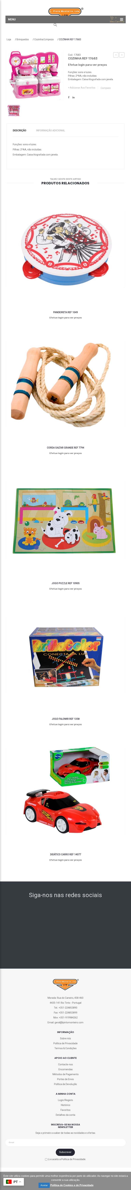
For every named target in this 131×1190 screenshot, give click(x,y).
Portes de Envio (65, 1079)
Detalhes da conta (65, 1115)
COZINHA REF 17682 (115, 55)
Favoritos (65, 1110)
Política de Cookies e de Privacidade (71, 1185)
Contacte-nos (65, 1064)
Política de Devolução (65, 1084)
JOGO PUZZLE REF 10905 (65, 583)
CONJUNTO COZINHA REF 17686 (121, 55)
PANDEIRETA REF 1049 (65, 312)
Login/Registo (65, 1100)
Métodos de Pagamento (66, 1074)
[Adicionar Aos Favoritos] (21, 294)
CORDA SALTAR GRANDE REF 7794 (65, 447)
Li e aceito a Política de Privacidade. (67, 1159)
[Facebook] (68, 97)
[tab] (22, 130)
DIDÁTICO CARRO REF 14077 (65, 854)
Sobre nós (65, 1038)
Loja (9, 39)
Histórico (65, 1105)
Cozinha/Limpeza (44, 39)
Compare (106, 88)
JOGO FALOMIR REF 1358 (65, 719)
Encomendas (66, 1069)
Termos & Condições (65, 1048)
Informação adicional (50, 130)
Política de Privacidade (65, 1043)
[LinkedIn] (73, 97)
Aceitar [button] (44, 1185)
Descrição (19, 130)
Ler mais (51, 294)
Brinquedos (23, 39)
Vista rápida (110, 294)
